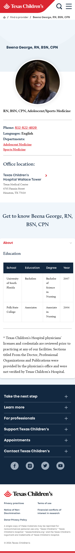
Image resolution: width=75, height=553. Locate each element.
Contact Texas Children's (27, 451)
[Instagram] (30, 466)
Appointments (17, 440)
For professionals (19, 418)
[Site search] (59, 6)
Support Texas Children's (26, 429)
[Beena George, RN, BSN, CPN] (27, 6)
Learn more (14, 407)
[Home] (4, 17)
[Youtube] (60, 466)
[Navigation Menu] (69, 6)
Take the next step (20, 396)
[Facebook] (14, 466)
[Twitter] (45, 466)
